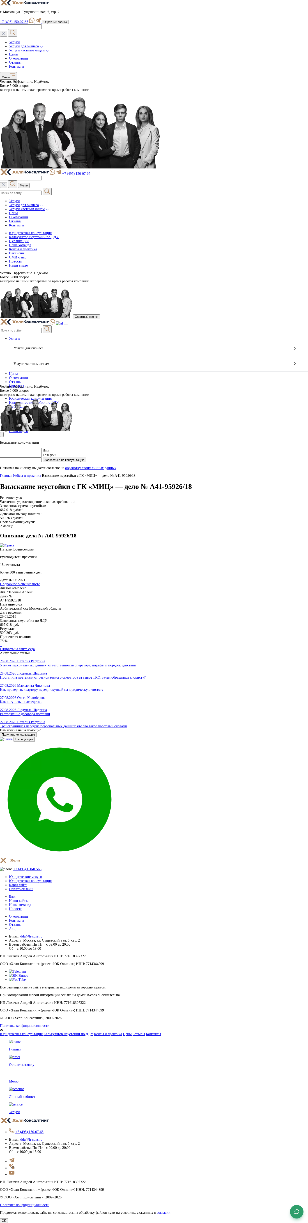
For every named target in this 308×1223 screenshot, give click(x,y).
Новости (15, 261)
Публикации (19, 241)
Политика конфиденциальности (24, 1025)
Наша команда (20, 245)
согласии (163, 1212)
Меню (5, 78)
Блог (12, 896)
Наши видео (18, 265)
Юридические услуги (25, 877)
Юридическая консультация (30, 233)
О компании (18, 58)
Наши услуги (24, 739)
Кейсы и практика (23, 249)
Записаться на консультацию (64, 460)
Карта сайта (18, 885)
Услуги (14, 42)
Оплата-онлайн (21, 889)
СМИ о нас (17, 257)
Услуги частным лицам (27, 50)
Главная (6, 475)
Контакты (16, 66)
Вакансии (16, 253)
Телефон (49, 455)
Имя (46, 450)
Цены (13, 54)
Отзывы (15, 62)
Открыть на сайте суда (17, 649)
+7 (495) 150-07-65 (14, 22)
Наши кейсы (18, 901)
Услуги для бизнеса (24, 46)
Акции (14, 928)
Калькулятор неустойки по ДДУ (34, 237)
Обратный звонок (55, 22)
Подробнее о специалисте (20, 584)
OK (4, 1220)
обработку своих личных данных (90, 468)
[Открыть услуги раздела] (294, 348)
